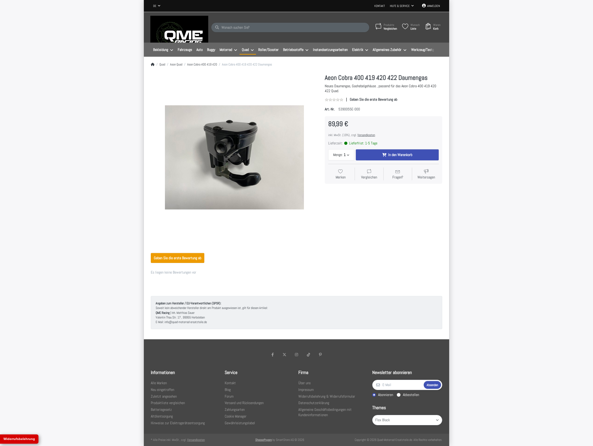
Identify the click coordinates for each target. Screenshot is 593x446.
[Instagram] (296, 354)
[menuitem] (163, 49)
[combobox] (157, 6)
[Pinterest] (320, 354)
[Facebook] (273, 354)
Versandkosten (366, 135)
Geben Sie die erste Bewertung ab (373, 99)
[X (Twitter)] (285, 354)
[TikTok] (308, 354)
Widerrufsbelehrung (19, 439)
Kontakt (379, 6)
